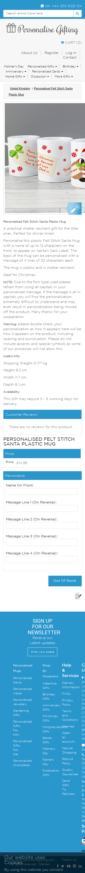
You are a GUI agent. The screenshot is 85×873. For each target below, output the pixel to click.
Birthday (69, 66)
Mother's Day (14, 66)
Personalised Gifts (41, 66)
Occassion (38, 76)
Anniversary (14, 71)
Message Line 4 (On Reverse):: (32, 553)
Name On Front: (20, 485)
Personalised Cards (46, 71)
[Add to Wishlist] (78, 595)
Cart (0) (73, 42)
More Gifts (62, 76)
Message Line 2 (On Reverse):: (32, 519)
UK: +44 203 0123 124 (63, 6)
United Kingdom (20, 88)
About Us (29, 53)
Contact (69, 57)
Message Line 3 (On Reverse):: (32, 536)
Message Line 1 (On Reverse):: (31, 502)
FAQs (66, 693)
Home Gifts (13, 76)
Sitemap (68, 726)
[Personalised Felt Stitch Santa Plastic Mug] (74, 208)
